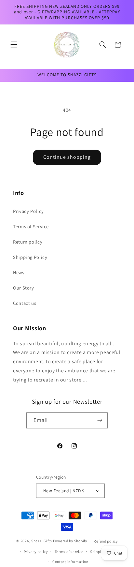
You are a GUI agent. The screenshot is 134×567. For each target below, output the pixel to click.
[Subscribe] (99, 420)
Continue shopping (67, 157)
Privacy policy (36, 551)
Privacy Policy (28, 211)
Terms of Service (31, 226)
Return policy (27, 242)
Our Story (23, 288)
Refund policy (106, 541)
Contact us (24, 303)
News (18, 272)
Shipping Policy (30, 257)
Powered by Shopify (70, 540)
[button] (13, 44)
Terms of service (69, 551)
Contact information (70, 561)
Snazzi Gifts (42, 540)
